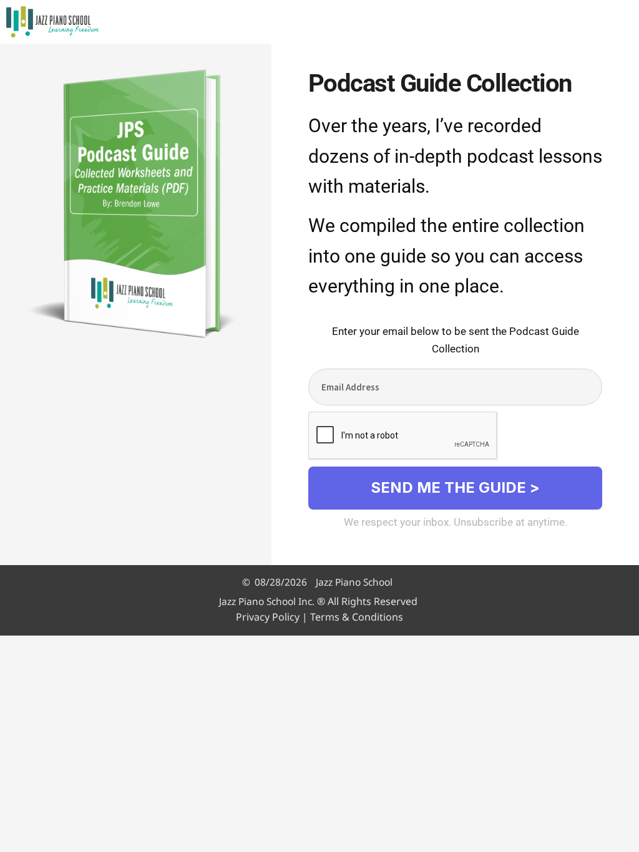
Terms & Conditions (356, 617)
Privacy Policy (268, 617)
